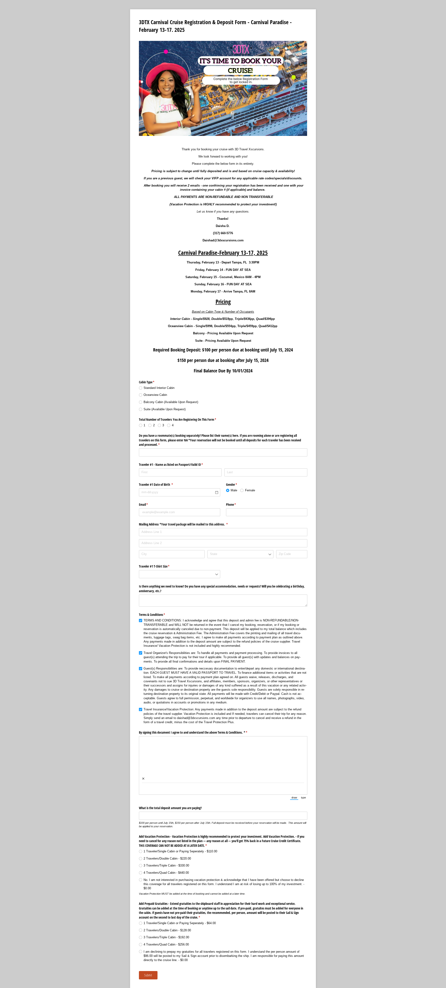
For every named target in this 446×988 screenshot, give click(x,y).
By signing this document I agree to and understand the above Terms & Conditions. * (198, 732)
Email (149, 504)
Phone (236, 504)
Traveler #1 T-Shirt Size (159, 566)
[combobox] (240, 554)
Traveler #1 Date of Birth (161, 484)
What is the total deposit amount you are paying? (171, 808)
